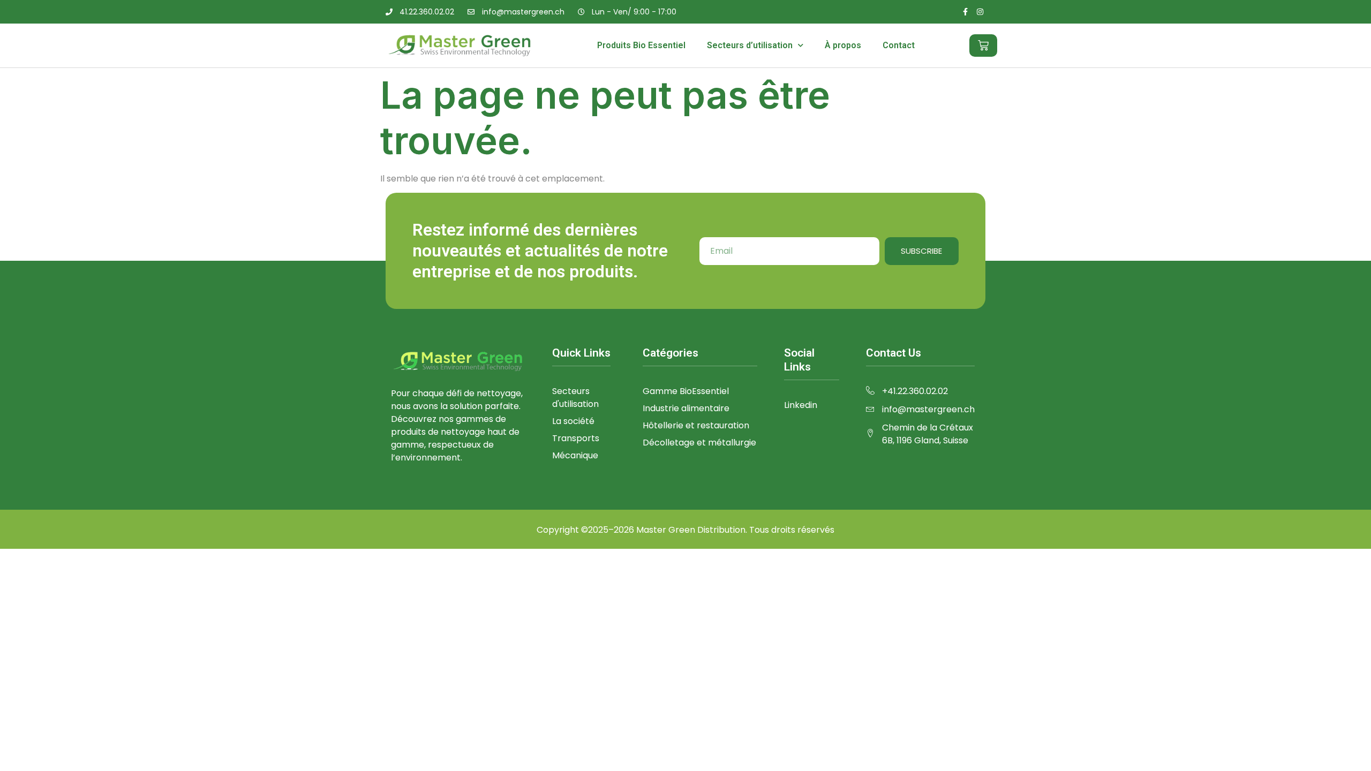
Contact (899, 45)
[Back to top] (1347, 747)
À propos (843, 45)
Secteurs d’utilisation (750, 45)
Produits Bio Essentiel (641, 45)
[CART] (983, 45)
